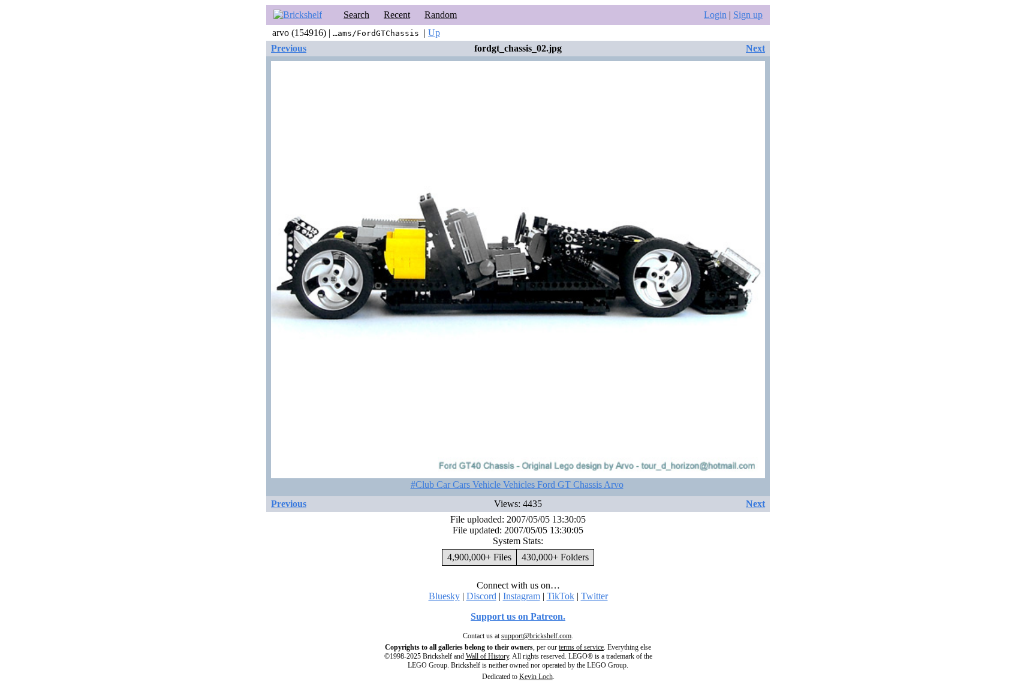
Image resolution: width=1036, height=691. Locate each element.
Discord (481, 596)
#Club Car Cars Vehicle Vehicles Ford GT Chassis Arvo (517, 484)
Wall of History (487, 656)
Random (440, 15)
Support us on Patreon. (518, 616)
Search (356, 15)
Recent (397, 15)
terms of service (581, 647)
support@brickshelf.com (536, 636)
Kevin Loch (536, 676)
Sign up (748, 15)
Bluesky (444, 596)
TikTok (560, 596)
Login (715, 15)
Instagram (521, 596)
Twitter (594, 596)
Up (434, 33)
